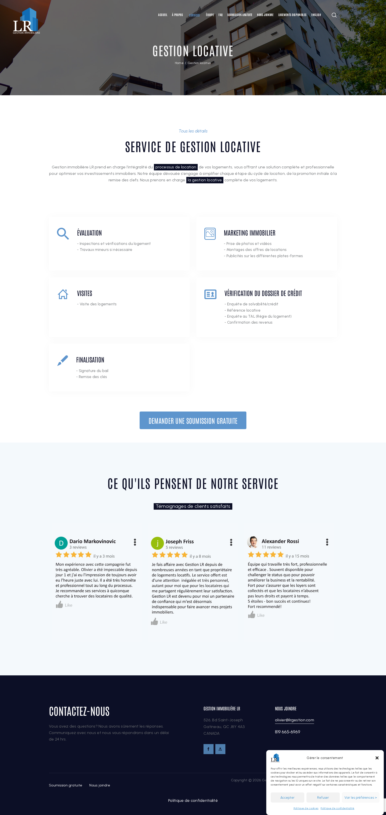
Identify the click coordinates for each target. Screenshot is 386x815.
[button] (377, 758)
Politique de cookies (306, 808)
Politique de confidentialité (337, 808)
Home (179, 63)
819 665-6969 (287, 731)
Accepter (287, 798)
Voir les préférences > (360, 798)
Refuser (323, 798)
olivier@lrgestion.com (294, 720)
